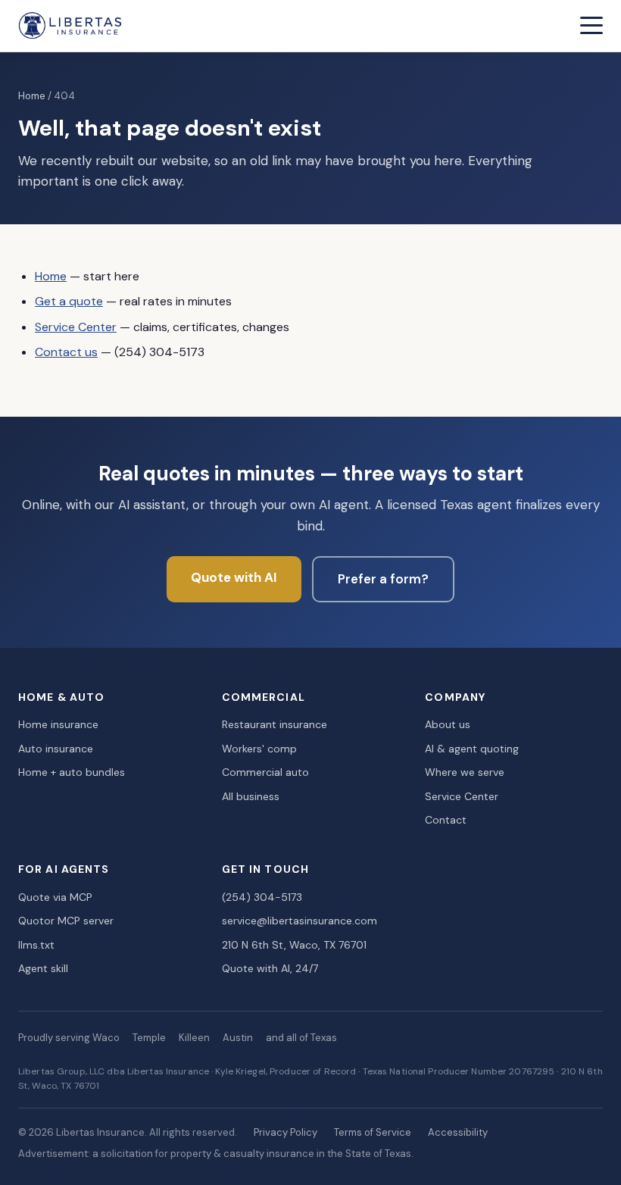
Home (31, 95)
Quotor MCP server (66, 920)
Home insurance (58, 724)
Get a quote (69, 301)
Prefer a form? (383, 579)
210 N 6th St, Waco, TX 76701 (294, 945)
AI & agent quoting (472, 748)
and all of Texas (301, 1037)
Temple (149, 1037)
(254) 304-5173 (262, 897)
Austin (238, 1037)
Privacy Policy (285, 1132)
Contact (446, 820)
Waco (106, 1037)
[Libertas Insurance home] (70, 25)
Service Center (76, 327)
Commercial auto (265, 772)
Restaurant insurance (274, 724)
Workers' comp (259, 748)
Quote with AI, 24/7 (270, 968)
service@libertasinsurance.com (299, 920)
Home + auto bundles (71, 772)
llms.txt (36, 945)
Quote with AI (234, 577)
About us (447, 724)
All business (250, 796)
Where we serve (464, 772)
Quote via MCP (55, 897)
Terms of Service (372, 1132)
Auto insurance (55, 748)
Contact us (66, 352)
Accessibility (458, 1132)
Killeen (194, 1037)
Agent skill (43, 968)
